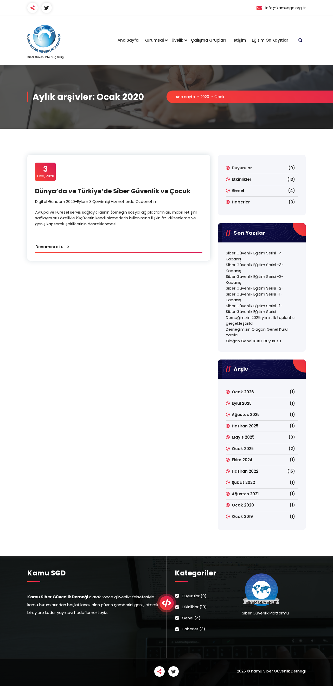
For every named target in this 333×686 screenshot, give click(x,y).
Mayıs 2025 (243, 437)
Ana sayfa (185, 96)
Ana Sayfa (128, 40)
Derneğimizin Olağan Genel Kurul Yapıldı (257, 332)
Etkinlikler (241, 179)
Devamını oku (49, 246)
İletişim (239, 40)
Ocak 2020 (243, 505)
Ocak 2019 (242, 516)
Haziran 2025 (245, 426)
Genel (238, 190)
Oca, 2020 (45, 171)
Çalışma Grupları (208, 40)
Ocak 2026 (243, 392)
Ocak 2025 (243, 448)
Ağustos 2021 (245, 494)
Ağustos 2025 (246, 414)
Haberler (241, 202)
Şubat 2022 (243, 482)
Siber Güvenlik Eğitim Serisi (251, 311)
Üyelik (177, 40)
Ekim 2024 (242, 460)
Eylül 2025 (242, 403)
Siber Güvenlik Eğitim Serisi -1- (254, 306)
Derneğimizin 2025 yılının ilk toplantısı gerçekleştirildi (260, 320)
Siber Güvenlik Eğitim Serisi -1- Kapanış (254, 297)
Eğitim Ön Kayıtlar (270, 40)
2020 (204, 96)
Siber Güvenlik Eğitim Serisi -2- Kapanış (254, 279)
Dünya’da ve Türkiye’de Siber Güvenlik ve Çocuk (112, 191)
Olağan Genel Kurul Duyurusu (253, 341)
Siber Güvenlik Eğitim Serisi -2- (254, 288)
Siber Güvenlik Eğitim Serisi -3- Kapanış (255, 267)
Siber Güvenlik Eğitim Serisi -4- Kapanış (255, 256)
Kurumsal (154, 40)
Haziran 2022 (245, 471)
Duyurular (242, 168)
